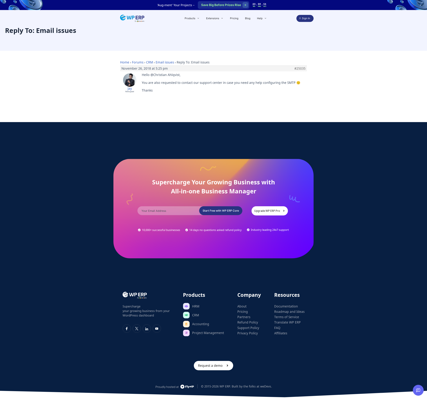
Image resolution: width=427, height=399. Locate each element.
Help (260, 18)
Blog (247, 18)
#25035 (300, 68)
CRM (149, 62)
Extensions (212, 18)
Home (124, 62)
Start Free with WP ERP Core (221, 210)
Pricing (234, 18)
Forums (137, 62)
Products (190, 18)
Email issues (165, 62)
